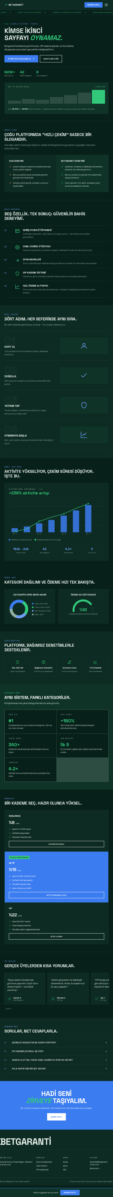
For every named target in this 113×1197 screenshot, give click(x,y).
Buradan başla (56, 844)
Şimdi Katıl (56, 1117)
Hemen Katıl (93, 5)
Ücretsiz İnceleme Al (19, 58)
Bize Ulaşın (56, 936)
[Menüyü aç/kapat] (106, 5)
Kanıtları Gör (51, 58)
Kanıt (65, 1165)
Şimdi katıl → (95, 1168)
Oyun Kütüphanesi (44, 1162)
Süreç (65, 1162)
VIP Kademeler (42, 1169)
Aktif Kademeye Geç (56, 895)
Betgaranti (16, 4)
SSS (64, 1169)
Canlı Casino (41, 1165)
